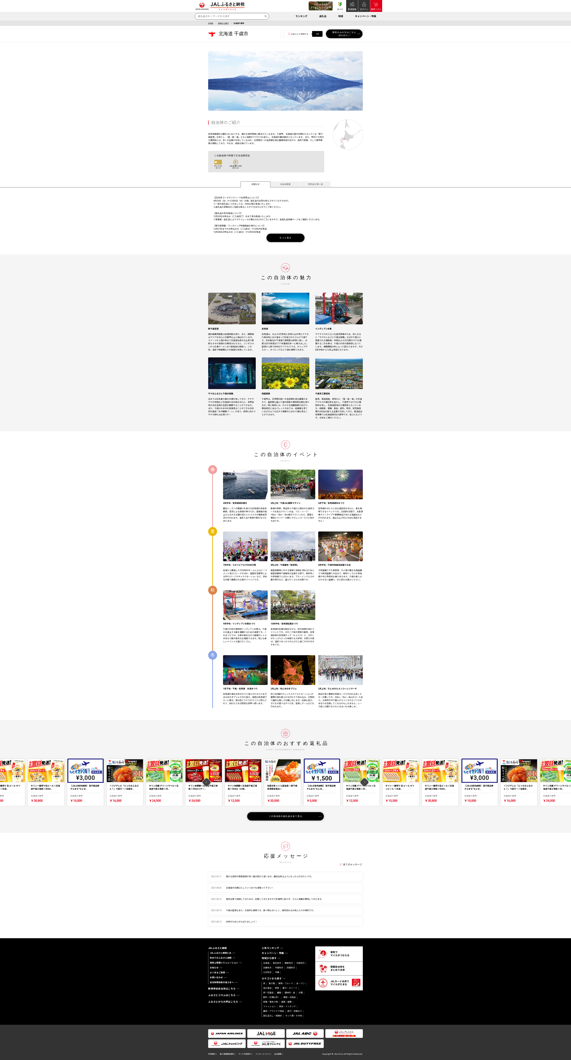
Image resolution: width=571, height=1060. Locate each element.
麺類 (279, 992)
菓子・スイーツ (290, 988)
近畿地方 (267, 967)
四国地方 (291, 967)
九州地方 (267, 972)
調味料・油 (290, 992)
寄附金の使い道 (315, 184)
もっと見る (286, 238)
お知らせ (255, 184)
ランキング (301, 16)
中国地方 (279, 967)
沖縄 (277, 972)
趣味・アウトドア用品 (273, 1011)
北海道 (266, 963)
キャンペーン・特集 (365, 16)
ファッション (269, 1006)
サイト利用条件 (245, 1054)
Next (364, 782)
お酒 (300, 992)
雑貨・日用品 (289, 997)
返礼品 (322, 16)
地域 (340, 16)
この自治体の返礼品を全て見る (285, 816)
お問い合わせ (216, 977)
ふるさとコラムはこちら (222, 995)
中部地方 (300, 963)
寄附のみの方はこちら (344, 33)
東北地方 (277, 963)
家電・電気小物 (270, 1002)
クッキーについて (262, 1054)
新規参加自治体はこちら (222, 988)
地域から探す (223, 23)
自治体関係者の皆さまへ (222, 982)
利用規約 (211, 1054)
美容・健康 (286, 1002)
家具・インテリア (287, 1006)
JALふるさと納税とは (220, 953)
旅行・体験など (294, 1011)
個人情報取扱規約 (227, 1054)
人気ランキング (270, 948)
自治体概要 (285, 184)
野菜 (277, 988)
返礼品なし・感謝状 (272, 1015)
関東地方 (289, 963)
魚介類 (272, 983)
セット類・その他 (293, 1015)
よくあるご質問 (217, 972)
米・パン (300, 983)
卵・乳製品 (268, 992)
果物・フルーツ (285, 983)
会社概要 (277, 1054)
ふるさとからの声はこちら (223, 1001)
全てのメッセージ (352, 864)
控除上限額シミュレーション (224, 963)
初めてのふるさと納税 (221, 958)
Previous (206, 782)
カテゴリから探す (272, 978)
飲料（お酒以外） (271, 997)
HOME (210, 23)
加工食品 (267, 988)
